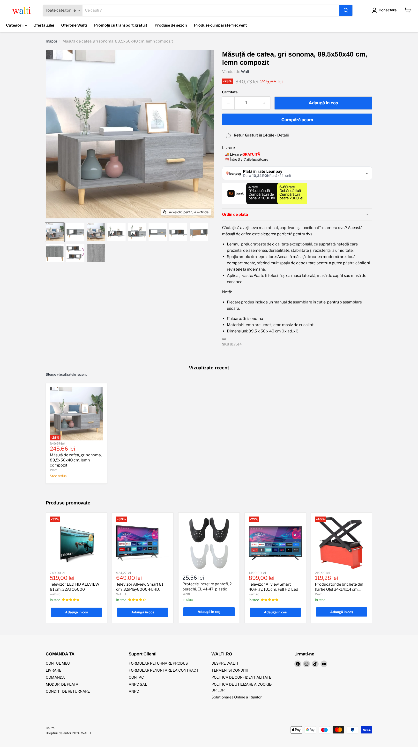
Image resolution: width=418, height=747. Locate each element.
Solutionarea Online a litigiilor (236, 697)
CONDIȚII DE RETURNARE (68, 691)
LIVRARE (53, 670)
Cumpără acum (297, 119)
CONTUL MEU (58, 663)
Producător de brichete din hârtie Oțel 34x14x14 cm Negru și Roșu (339, 589)
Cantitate (230, 92)
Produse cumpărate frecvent (220, 25)
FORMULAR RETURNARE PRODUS (158, 663)
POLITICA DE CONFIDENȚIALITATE (241, 677)
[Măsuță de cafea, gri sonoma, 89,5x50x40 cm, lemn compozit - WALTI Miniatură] (54, 232)
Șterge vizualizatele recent (66, 374)
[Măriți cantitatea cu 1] (264, 103)
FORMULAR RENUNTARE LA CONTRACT (164, 670)
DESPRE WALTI (224, 663)
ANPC (134, 691)
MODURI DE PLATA (62, 684)
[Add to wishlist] (224, 339)
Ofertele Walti (74, 25)
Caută (50, 728)
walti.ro (55, 594)
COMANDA (55, 677)
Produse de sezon (171, 25)
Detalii (283, 135)
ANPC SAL (138, 684)
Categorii (15, 25)
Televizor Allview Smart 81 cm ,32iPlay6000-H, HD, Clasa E (139, 589)
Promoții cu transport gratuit (120, 25)
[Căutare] (345, 10)
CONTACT (137, 677)
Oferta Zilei (43, 25)
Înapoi (51, 41)
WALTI (121, 594)
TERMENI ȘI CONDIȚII (229, 670)
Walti (245, 71)
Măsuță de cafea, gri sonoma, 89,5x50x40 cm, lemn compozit (76, 460)
